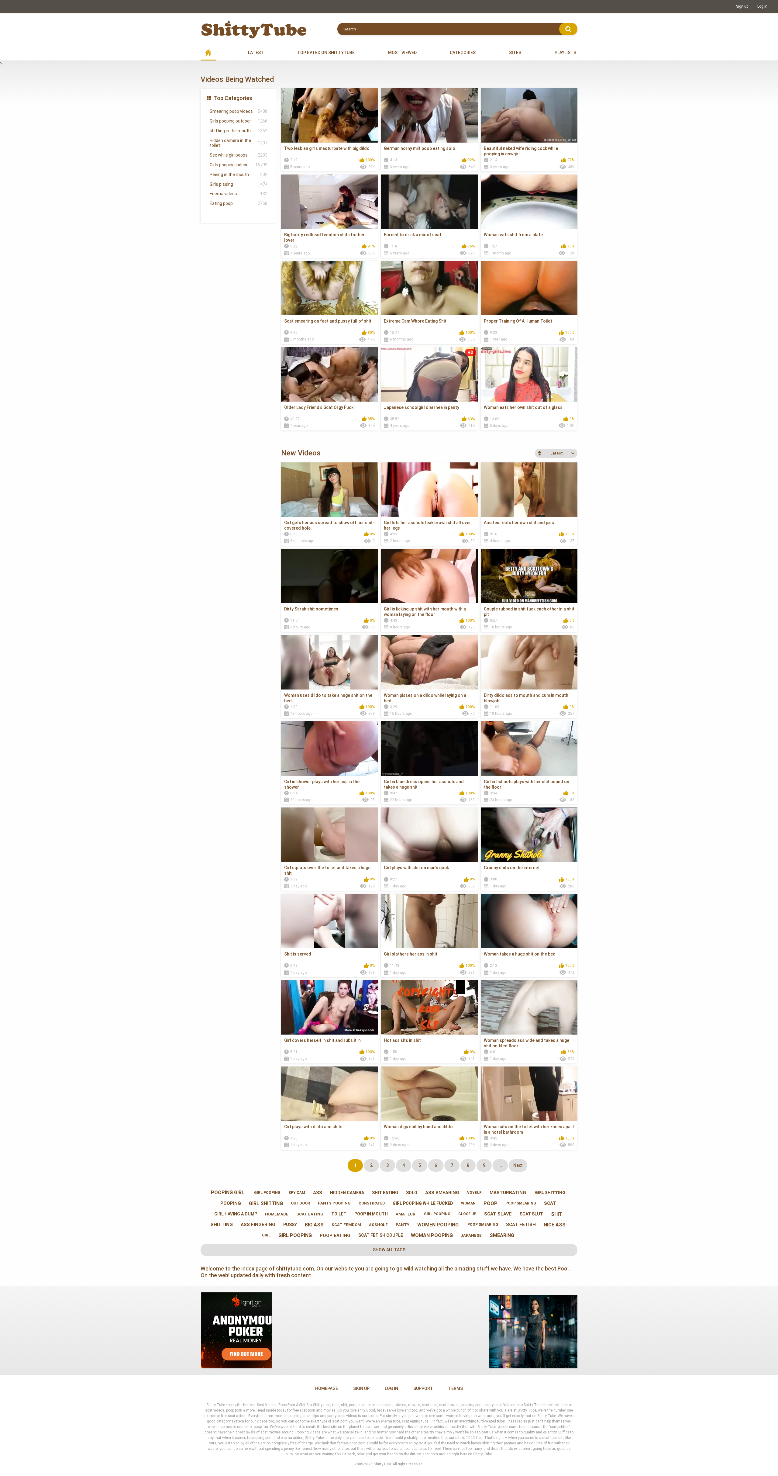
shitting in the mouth (238, 130)
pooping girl (227, 1192)
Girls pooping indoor (238, 164)
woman (468, 1203)
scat (550, 1203)
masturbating (508, 1192)
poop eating (335, 1235)
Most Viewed (402, 52)
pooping (230, 1203)
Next (518, 1165)
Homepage (326, 1388)
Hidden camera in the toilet (238, 143)
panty (402, 1224)
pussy (290, 1224)
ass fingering (258, 1224)
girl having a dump (235, 1214)
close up (467, 1214)
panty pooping (334, 1203)
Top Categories (233, 98)
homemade (276, 1214)
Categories (463, 52)
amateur (405, 1214)
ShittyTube (382, 1464)
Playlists (565, 52)
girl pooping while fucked (423, 1203)
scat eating (309, 1214)
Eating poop (238, 203)
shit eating (385, 1192)
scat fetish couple (380, 1235)
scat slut (531, 1214)
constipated (372, 1203)
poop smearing (520, 1203)
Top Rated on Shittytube (326, 52)
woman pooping (432, 1235)
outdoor (300, 1203)
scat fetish (521, 1224)
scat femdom (346, 1224)
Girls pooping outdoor (238, 121)
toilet (338, 1214)
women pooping (438, 1225)
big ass (314, 1225)
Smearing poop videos (238, 111)
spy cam (296, 1193)
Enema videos (238, 193)
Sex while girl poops (238, 155)
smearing (502, 1235)
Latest (256, 52)
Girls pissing (238, 184)
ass (317, 1192)
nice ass (555, 1225)
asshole (378, 1224)
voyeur (474, 1193)
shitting (222, 1224)
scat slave (498, 1214)
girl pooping (266, 1193)
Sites (515, 52)
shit (556, 1214)
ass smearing (442, 1192)
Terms (455, 1388)
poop (490, 1203)
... (500, 1165)
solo (411, 1192)
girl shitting (549, 1192)
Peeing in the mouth (238, 174)
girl (266, 1235)
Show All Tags (389, 1249)
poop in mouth (371, 1214)
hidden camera (347, 1192)
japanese (471, 1235)
